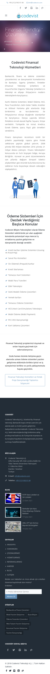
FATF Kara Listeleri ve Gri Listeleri (30, 496)
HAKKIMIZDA (12, 549)
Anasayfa (8, 41)
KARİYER (10, 566)
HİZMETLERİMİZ (13, 557)
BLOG (9, 570)
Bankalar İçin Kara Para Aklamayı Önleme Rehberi (31, 511)
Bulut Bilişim (32, 614)
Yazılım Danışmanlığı (14, 633)
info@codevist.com (35, 2)
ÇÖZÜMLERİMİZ (13, 553)
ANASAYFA (11, 544)
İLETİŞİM (10, 575)
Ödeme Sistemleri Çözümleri (17, 619)
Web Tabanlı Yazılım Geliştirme (17, 624)
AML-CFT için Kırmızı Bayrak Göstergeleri (30, 524)
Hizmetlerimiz (20, 41)
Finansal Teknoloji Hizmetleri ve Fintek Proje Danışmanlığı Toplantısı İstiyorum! (25, 380)
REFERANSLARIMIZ (14, 562)
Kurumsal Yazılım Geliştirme (16, 628)
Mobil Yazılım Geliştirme (15, 614)
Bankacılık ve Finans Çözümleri (17, 610)
